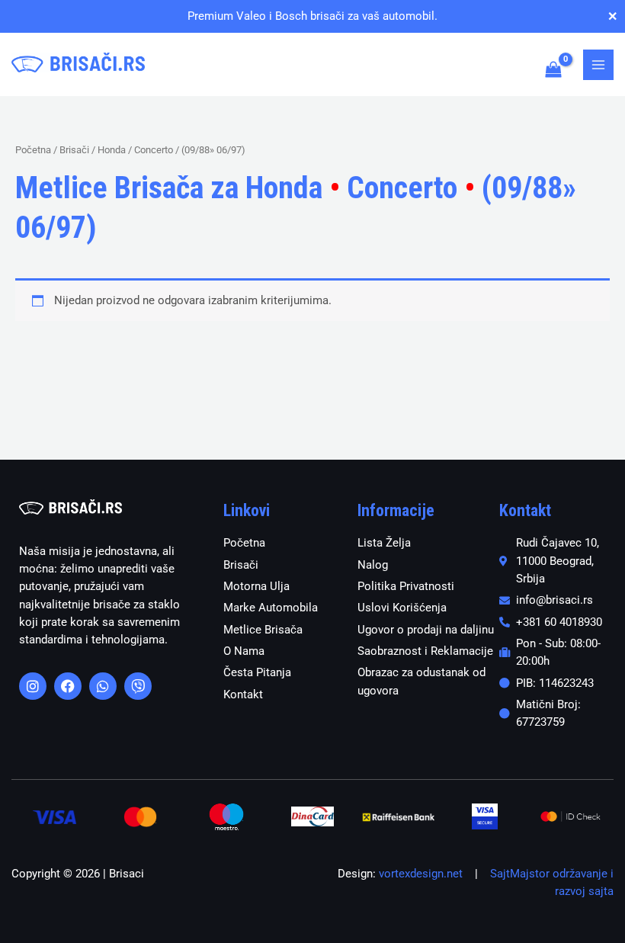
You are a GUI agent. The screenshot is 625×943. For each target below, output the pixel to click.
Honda (112, 150)
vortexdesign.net (421, 873)
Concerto (153, 150)
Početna (33, 150)
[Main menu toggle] (598, 65)
